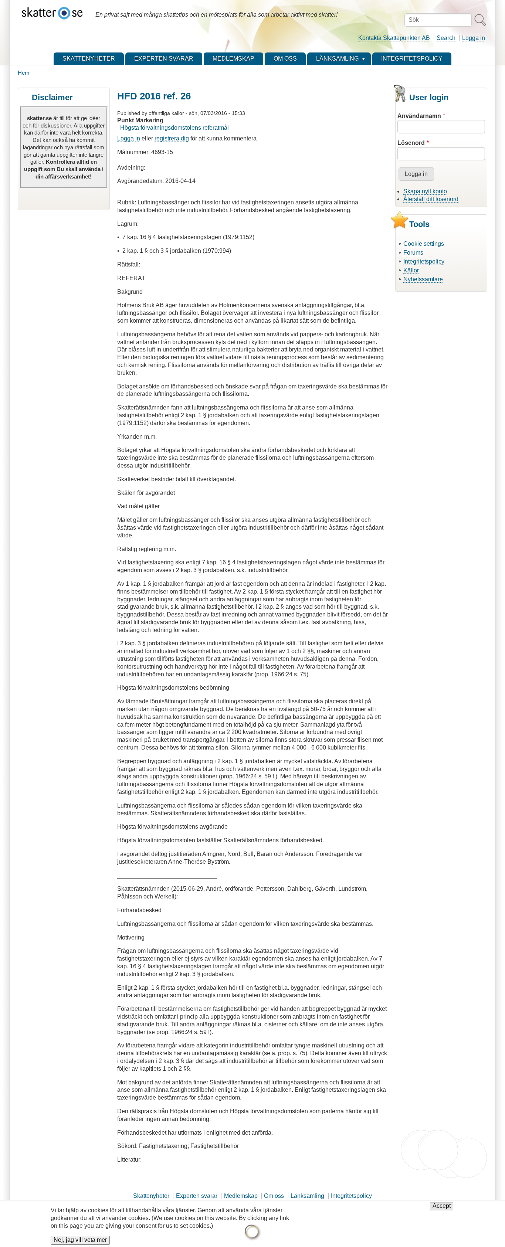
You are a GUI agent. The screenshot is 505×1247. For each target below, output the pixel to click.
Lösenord (411, 143)
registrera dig (172, 138)
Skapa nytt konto (425, 191)
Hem (24, 72)
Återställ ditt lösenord (430, 199)
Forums (413, 252)
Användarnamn (419, 116)
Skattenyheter (151, 1196)
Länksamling (307, 1196)
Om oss (274, 1196)
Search (446, 38)
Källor (411, 270)
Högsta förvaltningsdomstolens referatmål (174, 128)
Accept (442, 1206)
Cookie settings (423, 244)
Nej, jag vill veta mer (80, 1240)
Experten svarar (196, 1196)
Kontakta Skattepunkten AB (394, 38)
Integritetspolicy (423, 261)
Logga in (473, 38)
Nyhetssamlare (423, 279)
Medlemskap (241, 1196)
